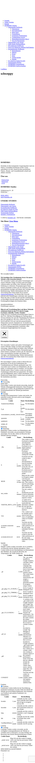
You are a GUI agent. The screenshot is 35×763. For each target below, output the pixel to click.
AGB (3, 183)
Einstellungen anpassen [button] (7, 306)
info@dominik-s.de (6, 197)
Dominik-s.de (11, 217)
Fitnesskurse (15, 29)
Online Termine (9, 22)
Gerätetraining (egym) (18, 37)
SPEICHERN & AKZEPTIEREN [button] (11, 749)
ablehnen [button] (10, 304)
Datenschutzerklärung (7, 294)
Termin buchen (16, 57)
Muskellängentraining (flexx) (20, 39)
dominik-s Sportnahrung (8, 214)
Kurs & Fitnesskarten (18, 41)
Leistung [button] (3, 726)
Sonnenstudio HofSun (14, 62)
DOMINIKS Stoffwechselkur (17, 66)
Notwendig (6, 382)
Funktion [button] (3, 684)
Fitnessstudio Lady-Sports (16, 42)
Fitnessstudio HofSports (15, 27)
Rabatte (6, 24)
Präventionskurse (17, 30)
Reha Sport (15, 32)
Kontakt (6, 20)
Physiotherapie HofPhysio (16, 46)
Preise (13, 54)
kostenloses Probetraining (19, 35)
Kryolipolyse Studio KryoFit (16, 61)
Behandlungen (16, 51)
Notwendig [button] (4, 380)
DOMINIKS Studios (10, 25)
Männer (14, 52)
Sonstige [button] (3, 392)
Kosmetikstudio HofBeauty (16, 49)
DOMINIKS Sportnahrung (16, 64)
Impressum (5, 181)
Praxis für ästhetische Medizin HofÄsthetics (21, 47)
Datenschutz (5, 180)
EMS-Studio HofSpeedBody (16, 44)
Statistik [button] (3, 543)
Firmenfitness (16, 34)
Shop (13, 56)
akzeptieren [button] (4, 304)
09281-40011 (5, 195)
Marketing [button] (4, 427)
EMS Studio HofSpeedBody (9, 211)
